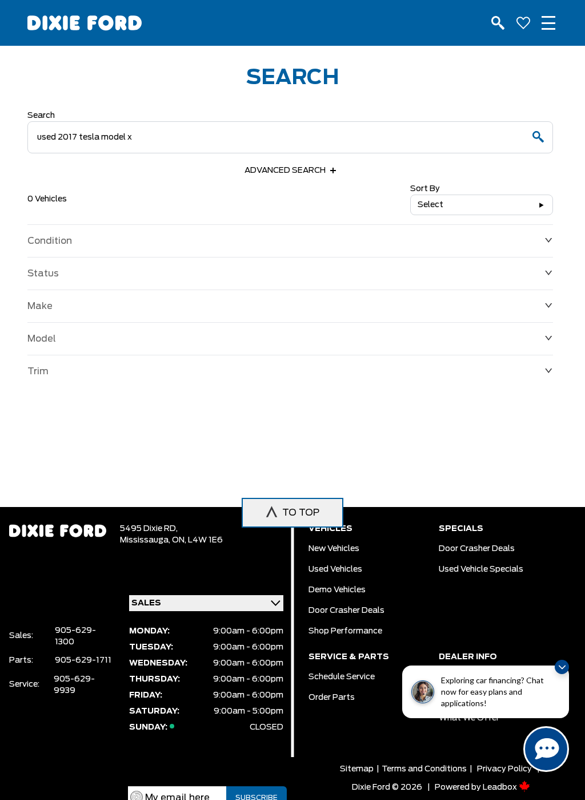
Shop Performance (345, 631)
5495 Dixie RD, (149, 529)
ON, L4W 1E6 (197, 540)
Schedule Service (341, 677)
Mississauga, (146, 540)
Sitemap (357, 769)
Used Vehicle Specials (481, 569)
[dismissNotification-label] (562, 667)
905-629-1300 (75, 636)
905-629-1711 (83, 660)
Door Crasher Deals (346, 611)
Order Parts (331, 698)
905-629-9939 (74, 685)
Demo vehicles (337, 590)
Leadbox (501, 787)
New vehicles (333, 549)
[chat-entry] (546, 749)
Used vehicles (335, 569)
